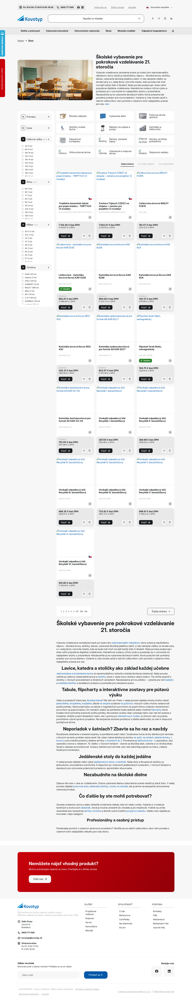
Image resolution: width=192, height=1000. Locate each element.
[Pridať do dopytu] (165, 18)
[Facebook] (78, 7)
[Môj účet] (153, 18)
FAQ (155, 915)
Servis (88, 922)
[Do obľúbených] (159, 18)
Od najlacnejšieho (146, 164)
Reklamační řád (160, 923)
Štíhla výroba (117, 7)
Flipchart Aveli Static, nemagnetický (150, 348)
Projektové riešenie (90, 913)
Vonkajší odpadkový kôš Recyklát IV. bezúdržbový (113, 491)
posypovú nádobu (136, 810)
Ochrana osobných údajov (87, 989)
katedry (169, 679)
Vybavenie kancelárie (57, 31)
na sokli (138, 737)
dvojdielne (75, 703)
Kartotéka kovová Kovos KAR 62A (155, 276)
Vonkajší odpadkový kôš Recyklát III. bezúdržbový (72, 491)
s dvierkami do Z (113, 740)
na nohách (148, 737)
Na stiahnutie (125, 923)
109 (85, 611)
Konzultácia (91, 926)
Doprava (89, 918)
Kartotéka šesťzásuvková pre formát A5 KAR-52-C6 (75, 419)
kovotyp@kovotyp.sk (32, 938)
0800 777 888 (28, 932)
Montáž (89, 930)
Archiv (122, 927)
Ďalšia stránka (159, 611)
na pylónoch (126, 703)
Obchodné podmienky (29, 994)
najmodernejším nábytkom (126, 642)
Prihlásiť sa (95, 974)
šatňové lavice (144, 740)
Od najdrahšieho (166, 164)
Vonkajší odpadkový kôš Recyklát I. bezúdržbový (112, 419)
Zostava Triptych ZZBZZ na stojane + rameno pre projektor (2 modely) (114, 206)
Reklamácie (159, 919)
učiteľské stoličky (67, 683)
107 (77, 611)
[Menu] (173, 31)
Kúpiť (63, 235)
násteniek (86, 807)
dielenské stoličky (99, 786)
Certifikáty (124, 919)
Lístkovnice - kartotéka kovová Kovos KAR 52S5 (72, 276)
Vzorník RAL (159, 927)
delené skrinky (162, 737)
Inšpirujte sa (100, 7)
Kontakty (157, 911)
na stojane (105, 703)
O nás (122, 911)
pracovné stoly (81, 786)
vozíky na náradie (118, 786)
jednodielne (62, 703)
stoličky (102, 676)
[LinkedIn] (82, 7)
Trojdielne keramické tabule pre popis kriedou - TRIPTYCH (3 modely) (75, 206)
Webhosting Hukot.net (164, 991)
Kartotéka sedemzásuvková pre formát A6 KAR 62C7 (114, 348)
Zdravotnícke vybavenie (87, 31)
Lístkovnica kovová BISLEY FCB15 (154, 204)
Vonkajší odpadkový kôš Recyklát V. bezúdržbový (152, 491)
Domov (21, 40)
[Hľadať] (139, 18)
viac (107, 104)
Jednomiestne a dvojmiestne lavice (74, 673)
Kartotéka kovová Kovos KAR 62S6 (115, 276)
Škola (108, 31)
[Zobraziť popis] (90, 217)
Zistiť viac (38, 879)
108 (81, 611)
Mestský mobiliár (126, 31)
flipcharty (156, 709)
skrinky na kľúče (92, 810)
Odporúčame (127, 164)
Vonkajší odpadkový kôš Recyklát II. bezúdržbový (152, 419)
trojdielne (86, 703)
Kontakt (132, 7)
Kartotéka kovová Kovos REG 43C (75, 348)
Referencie (124, 915)
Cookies (45, 994)
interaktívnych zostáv (129, 716)
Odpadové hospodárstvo (154, 31)
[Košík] (171, 18)
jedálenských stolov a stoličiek (110, 761)
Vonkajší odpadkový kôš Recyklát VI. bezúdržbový (73, 562)
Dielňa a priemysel (30, 31)
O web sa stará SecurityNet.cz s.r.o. (134, 991)
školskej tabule (94, 700)
